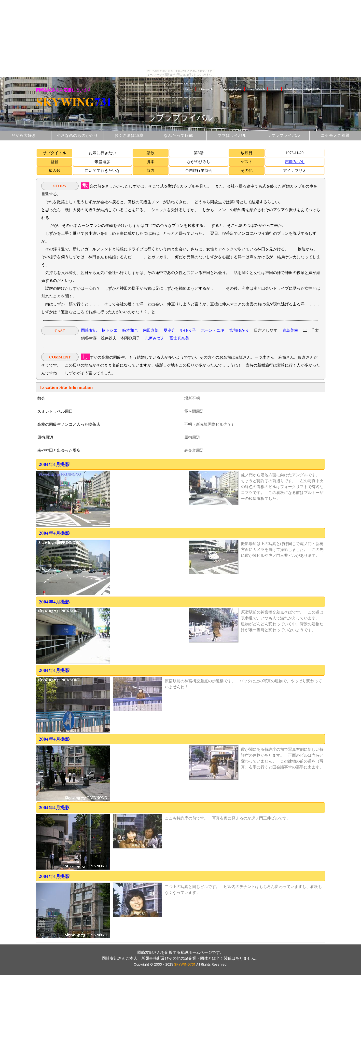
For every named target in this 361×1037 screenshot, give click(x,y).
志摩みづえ (295, 162)
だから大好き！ (25, 135)
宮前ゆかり (239, 330)
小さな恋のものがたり (77, 135)
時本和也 (130, 330)
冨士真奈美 (179, 338)
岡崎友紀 (89, 330)
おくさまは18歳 (128, 135)
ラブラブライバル (283, 135)
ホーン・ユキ (212, 330)
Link (275, 89)
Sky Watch (257, 89)
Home (188, 89)
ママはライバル (232, 135)
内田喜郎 (151, 330)
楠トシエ (109, 330)
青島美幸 (290, 330)
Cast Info (292, 89)
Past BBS (313, 89)
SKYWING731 (184, 964)
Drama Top (207, 89)
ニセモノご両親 (335, 135)
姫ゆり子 (188, 330)
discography (232, 89)
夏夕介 (169, 330)
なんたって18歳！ (180, 135)
